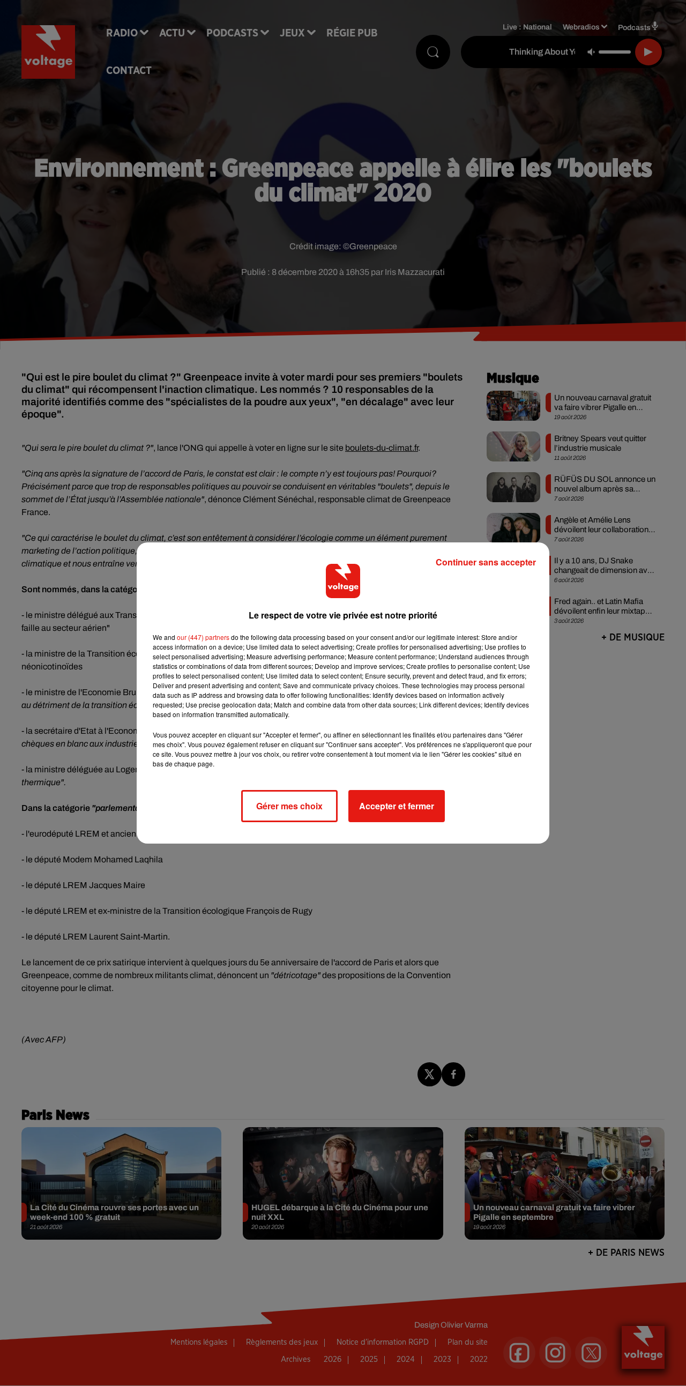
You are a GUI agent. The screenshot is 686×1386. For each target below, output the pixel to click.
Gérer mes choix (289, 806)
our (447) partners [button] (203, 637)
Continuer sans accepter (486, 562)
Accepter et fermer (396, 806)
